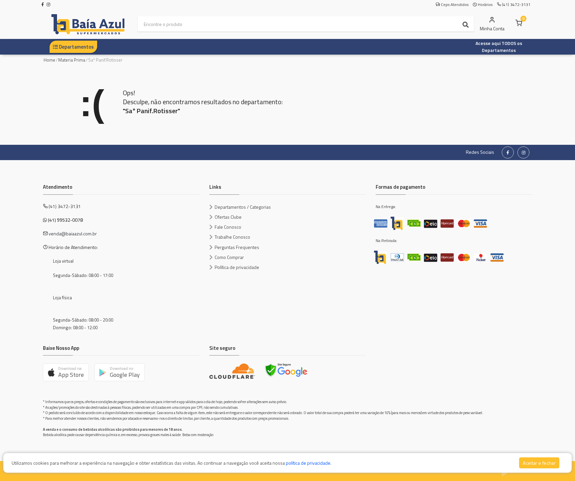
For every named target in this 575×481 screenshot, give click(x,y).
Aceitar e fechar (539, 462)
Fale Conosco (228, 226)
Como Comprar (229, 257)
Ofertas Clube (228, 216)
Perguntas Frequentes (237, 247)
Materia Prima (71, 60)
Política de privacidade (237, 267)
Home (49, 60)
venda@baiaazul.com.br (73, 233)
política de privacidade (308, 462)
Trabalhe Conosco (232, 236)
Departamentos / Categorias (243, 206)
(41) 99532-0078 (65, 219)
